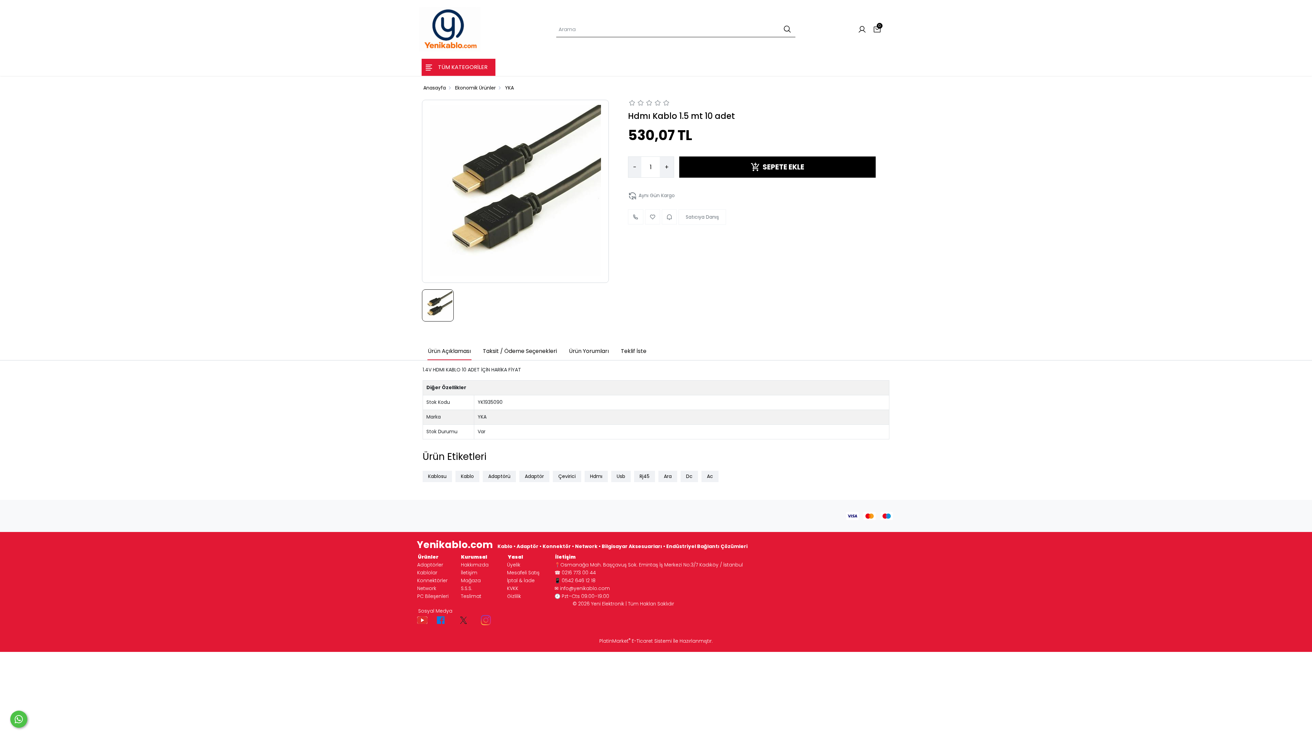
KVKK (512, 588)
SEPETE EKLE (783, 167)
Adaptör (534, 476)
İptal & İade (521, 580)
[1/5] (632, 104)
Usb (621, 476)
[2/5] (636, 104)
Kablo (467, 476)
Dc (689, 476)
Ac (710, 476)
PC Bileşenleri (433, 596)
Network (426, 588)
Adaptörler (430, 564)
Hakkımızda (475, 564)
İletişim (469, 572)
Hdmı (596, 476)
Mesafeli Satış (523, 572)
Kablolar (427, 572)
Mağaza (471, 580)
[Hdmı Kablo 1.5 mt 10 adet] (515, 191)
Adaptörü (499, 476)
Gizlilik (514, 596)
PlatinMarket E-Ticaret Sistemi (635, 641)
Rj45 (645, 476)
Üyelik (513, 564)
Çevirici (567, 476)
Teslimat (471, 596)
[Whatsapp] (18, 719)
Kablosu (437, 476)
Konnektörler (432, 580)
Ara (668, 476)
